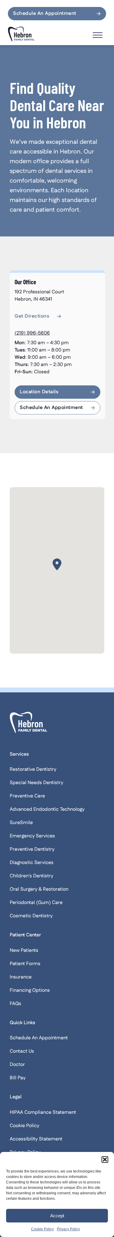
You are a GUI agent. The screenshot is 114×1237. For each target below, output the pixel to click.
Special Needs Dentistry (36, 782)
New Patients (24, 950)
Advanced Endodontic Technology (47, 809)
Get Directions (32, 316)
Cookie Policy (42, 1229)
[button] (105, 1159)
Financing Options (30, 990)
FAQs (15, 1003)
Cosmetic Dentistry (31, 915)
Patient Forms (25, 963)
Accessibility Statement (36, 1139)
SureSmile (21, 822)
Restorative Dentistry (33, 769)
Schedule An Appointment (44, 13)
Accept (57, 1215)
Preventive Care (27, 796)
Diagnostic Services (32, 862)
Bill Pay (18, 1077)
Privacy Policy (68, 1229)
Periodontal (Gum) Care (36, 902)
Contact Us (22, 1051)
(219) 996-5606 (32, 333)
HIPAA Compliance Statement (43, 1112)
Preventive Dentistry (32, 849)
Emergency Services (32, 836)
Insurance (21, 977)
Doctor (17, 1064)
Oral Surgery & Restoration (39, 889)
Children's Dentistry (31, 875)
